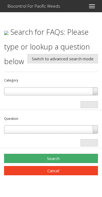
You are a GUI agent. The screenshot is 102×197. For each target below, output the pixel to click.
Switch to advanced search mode (63, 58)
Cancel (52, 170)
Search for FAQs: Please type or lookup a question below (47, 46)
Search (53, 158)
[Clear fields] (89, 104)
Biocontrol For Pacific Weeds (33, 6)
